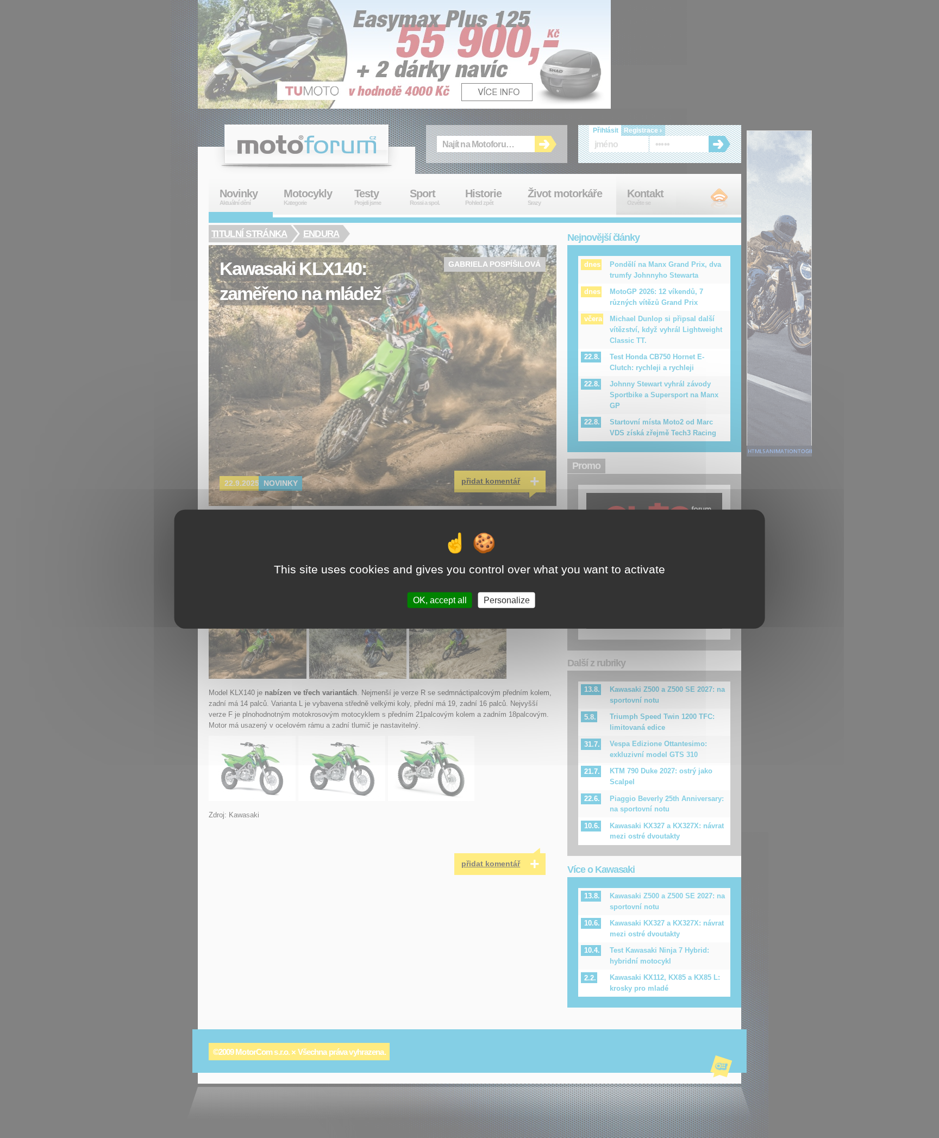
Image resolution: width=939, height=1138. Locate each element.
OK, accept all (440, 599)
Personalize (507, 599)
